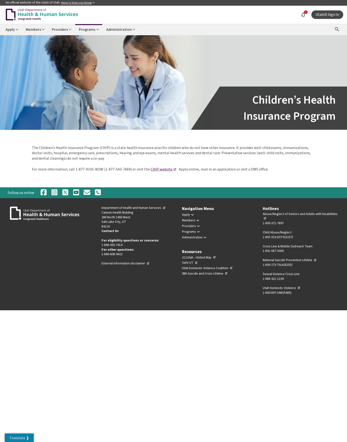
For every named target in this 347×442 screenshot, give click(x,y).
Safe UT (190, 262)
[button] (19, 437)
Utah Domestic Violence (281, 288)
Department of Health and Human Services (134, 208)
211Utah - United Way (199, 257)
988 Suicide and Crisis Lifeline (205, 273)
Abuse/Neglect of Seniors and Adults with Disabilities (300, 216)
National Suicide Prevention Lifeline (290, 260)
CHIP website (164, 169)
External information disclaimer (126, 263)
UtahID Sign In (327, 14)
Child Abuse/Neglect (277, 232)
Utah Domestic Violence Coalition (207, 268)
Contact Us (110, 231)
